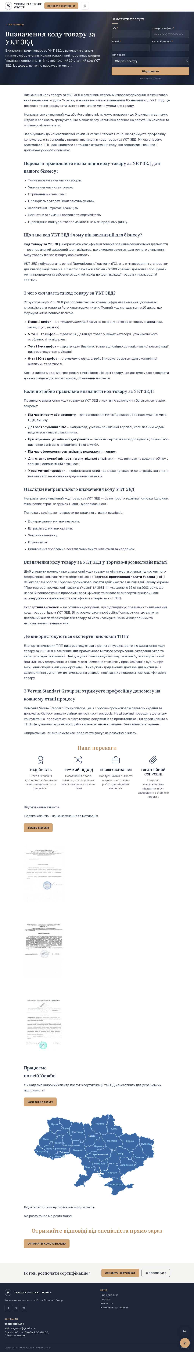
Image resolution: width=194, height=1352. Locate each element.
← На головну (14, 24)
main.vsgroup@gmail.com (20, 1328)
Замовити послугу (40, 1101)
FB (16, 1308)
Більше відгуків (38, 827)
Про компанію (109, 1294)
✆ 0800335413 (156, 1273)
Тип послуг (118, 54)
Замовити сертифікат (61, 5)
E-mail (116, 41)
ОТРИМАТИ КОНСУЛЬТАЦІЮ (47, 1243)
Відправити (150, 71)
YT (24, 1308)
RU (187, 1347)
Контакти (106, 1303)
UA (182, 1347)
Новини (105, 1299)
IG (8, 1308)
